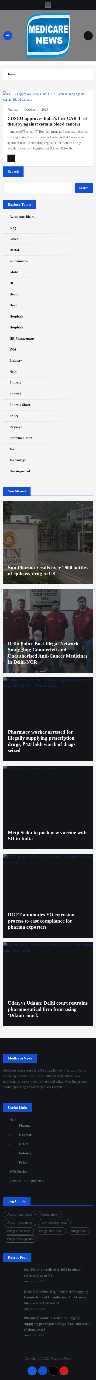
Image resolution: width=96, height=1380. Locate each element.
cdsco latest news (20, 1214)
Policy (14, 416)
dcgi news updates (21, 1239)
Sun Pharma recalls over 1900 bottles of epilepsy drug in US (48, 570)
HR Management (22, 338)
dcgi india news (19, 1231)
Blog (13, 228)
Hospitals (16, 316)
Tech (13, 449)
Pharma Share (20, 405)
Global (14, 272)
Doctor (14, 250)
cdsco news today (21, 1222)
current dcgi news (55, 1222)
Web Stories (18, 1171)
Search (13, 171)
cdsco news (50, 1214)
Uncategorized (20, 471)
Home (11, 74)
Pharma (12, 109)
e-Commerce (18, 261)
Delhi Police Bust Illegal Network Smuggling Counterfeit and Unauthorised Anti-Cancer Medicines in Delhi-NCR (56, 1297)
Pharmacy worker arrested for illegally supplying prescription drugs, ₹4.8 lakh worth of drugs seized (57, 1323)
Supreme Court (21, 438)
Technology (18, 460)
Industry (16, 360)
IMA (13, 349)
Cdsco (14, 239)
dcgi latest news (51, 1231)
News (13, 372)
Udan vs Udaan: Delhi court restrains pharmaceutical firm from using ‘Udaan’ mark (48, 1009)
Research (16, 427)
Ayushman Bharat (23, 216)
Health (14, 294)
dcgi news (79, 1231)
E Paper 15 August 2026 (27, 1181)
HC (12, 283)
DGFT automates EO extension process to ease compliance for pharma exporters (41, 921)
